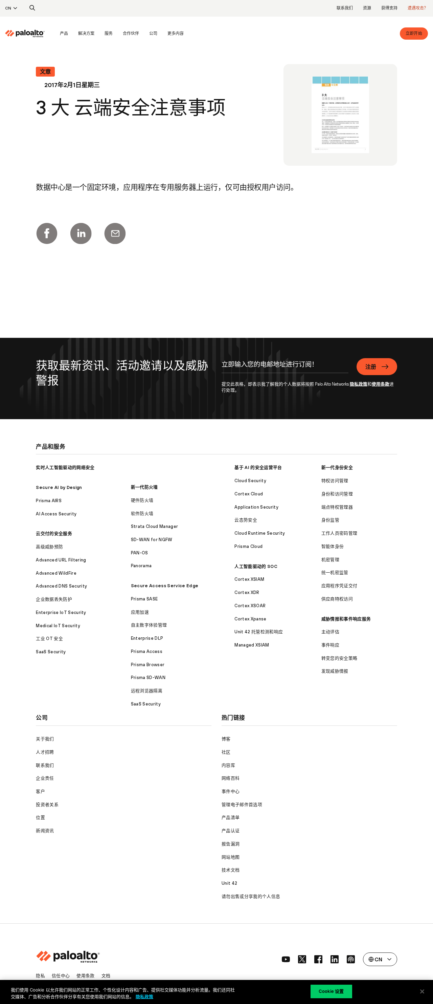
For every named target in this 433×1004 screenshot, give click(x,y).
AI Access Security (56, 513)
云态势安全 (245, 520)
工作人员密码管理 (339, 533)
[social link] (286, 959)
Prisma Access (146, 651)
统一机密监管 (334, 572)
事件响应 (330, 645)
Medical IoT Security (58, 625)
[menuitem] (30, 33)
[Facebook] (47, 233)
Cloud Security (250, 480)
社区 (226, 752)
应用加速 (140, 612)
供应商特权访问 (337, 598)
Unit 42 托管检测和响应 (258, 631)
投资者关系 (47, 804)
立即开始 (414, 33)
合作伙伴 (131, 33)
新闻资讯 (45, 830)
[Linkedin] (81, 233)
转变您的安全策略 (339, 658)
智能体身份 (332, 546)
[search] (32, 8)
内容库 (228, 765)
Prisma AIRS (49, 500)
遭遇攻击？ (418, 8)
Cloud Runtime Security (259, 533)
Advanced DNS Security (61, 586)
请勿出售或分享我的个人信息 (251, 896)
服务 (109, 33)
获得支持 (389, 8)
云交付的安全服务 (54, 533)
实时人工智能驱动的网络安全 (65, 467)
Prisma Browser (147, 664)
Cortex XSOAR (250, 605)
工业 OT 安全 (49, 638)
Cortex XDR (246, 592)
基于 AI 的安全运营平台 (258, 467)
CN (8, 8)
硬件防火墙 (142, 500)
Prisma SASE (144, 598)
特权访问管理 (334, 480)
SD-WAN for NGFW (152, 539)
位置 (40, 817)
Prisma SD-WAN (148, 677)
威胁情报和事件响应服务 (346, 618)
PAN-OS (139, 552)
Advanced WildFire (56, 573)
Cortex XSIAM (249, 579)
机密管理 (330, 559)
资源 (367, 8)
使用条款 (380, 384)
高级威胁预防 (49, 546)
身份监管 (330, 520)
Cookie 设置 (331, 991)
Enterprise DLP (147, 638)
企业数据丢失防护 (54, 599)
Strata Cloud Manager (154, 526)
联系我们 (345, 8)
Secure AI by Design (59, 487)
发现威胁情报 (334, 671)
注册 (371, 367)
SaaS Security (51, 651)
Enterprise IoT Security (61, 612)
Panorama (141, 565)
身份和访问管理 (337, 493)
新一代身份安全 (337, 467)
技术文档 (231, 870)
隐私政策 (358, 384)
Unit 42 (229, 883)
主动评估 (330, 631)
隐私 (40, 975)
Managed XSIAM (251, 645)
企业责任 (45, 778)
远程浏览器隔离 (146, 690)
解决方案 (86, 33)
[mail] (115, 233)
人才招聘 (45, 752)
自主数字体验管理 (149, 625)
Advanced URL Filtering (61, 559)
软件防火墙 (142, 513)
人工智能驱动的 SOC (255, 566)
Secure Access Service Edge (164, 585)
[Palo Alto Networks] (25, 33)
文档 (106, 975)
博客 (226, 738)
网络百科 (231, 778)
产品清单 (231, 817)
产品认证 (231, 830)
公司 (153, 33)
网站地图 (231, 857)
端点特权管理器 (337, 507)
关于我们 (45, 738)
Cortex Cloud (248, 493)
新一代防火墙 (144, 487)
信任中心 (61, 975)
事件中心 (231, 791)
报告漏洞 (231, 843)
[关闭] (422, 991)
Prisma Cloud (248, 546)
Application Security (256, 507)
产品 (64, 33)
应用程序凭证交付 (339, 585)
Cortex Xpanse (250, 618)
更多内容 (175, 33)
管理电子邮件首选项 (242, 804)
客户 (40, 791)
